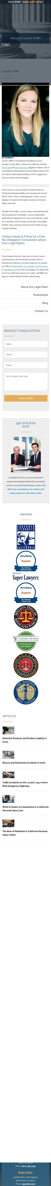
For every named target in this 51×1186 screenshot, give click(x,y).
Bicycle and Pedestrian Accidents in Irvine (23, 763)
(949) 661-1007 (28, 1184)
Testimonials (40, 294)
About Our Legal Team (34, 286)
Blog (45, 302)
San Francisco (41, 266)
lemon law (6, 168)
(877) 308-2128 (28, 1166)
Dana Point (18, 266)
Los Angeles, (29, 266)
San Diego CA (10, 270)
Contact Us (41, 310)
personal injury (21, 168)
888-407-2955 (33, 2)
